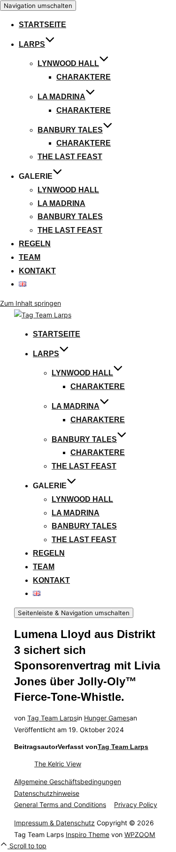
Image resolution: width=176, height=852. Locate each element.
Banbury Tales (70, 130)
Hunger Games (107, 718)
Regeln (35, 244)
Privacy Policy (135, 804)
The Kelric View (57, 764)
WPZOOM (139, 834)
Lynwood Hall (68, 63)
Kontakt (37, 271)
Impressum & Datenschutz (54, 823)
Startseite (42, 25)
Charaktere (83, 77)
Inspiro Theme (87, 834)
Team (29, 257)
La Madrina (61, 97)
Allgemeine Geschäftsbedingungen (67, 782)
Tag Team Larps (52, 718)
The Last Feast (70, 157)
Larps (32, 44)
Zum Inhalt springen (30, 303)
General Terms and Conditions (60, 804)
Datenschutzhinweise (46, 793)
